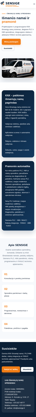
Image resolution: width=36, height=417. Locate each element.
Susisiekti (8, 48)
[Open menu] (34, 4)
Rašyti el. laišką (11, 369)
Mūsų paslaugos (11, 42)
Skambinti (27, 369)
